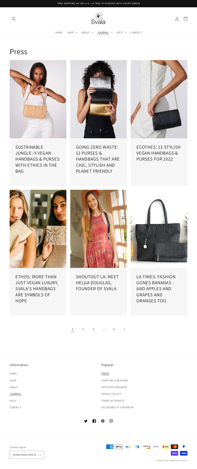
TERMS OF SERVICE (112, 400)
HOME (13, 373)
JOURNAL (15, 394)
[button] (14, 19)
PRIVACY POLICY (111, 394)
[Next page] (124, 329)
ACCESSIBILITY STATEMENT (117, 407)
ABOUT (14, 387)
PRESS (105, 373)
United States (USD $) (24, 454)
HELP (13, 400)
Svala (166, 460)
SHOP (13, 380)
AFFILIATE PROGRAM (114, 387)
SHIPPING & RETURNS (114, 380)
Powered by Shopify (178, 460)
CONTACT (15, 407)
